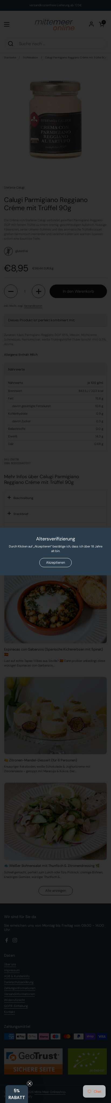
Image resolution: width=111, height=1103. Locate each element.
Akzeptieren (55, 562)
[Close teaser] (29, 1083)
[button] (16, 1094)
